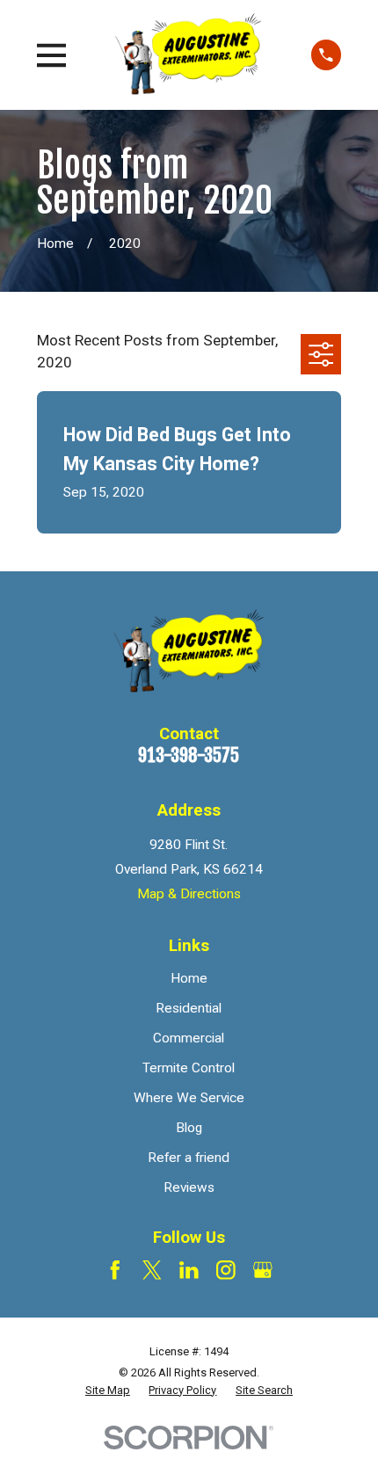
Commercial (188, 1038)
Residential (189, 1008)
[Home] (189, 54)
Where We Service (189, 1098)
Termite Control (188, 1068)
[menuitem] (107, 1390)
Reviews (189, 1187)
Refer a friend (188, 1157)
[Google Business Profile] (263, 1270)
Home (189, 978)
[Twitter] (152, 1270)
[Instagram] (226, 1270)
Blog (189, 1128)
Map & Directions (189, 894)
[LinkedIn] (189, 1270)
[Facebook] (115, 1270)
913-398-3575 (188, 755)
